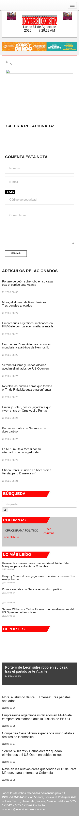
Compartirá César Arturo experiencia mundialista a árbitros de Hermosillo (26, 345)
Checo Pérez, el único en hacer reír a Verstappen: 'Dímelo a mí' (26, 471)
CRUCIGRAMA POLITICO (22, 530)
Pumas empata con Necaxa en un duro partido (24, 429)
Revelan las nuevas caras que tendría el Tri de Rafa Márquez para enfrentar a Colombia (27, 389)
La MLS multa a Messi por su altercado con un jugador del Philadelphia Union (21, 452)
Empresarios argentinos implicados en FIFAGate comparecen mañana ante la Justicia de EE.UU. (27, 326)
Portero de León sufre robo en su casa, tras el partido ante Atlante (27, 283)
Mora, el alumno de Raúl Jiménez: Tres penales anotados (24, 303)
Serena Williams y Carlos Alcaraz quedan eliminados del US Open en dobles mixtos (25, 368)
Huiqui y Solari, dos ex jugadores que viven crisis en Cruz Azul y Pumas (26, 408)
